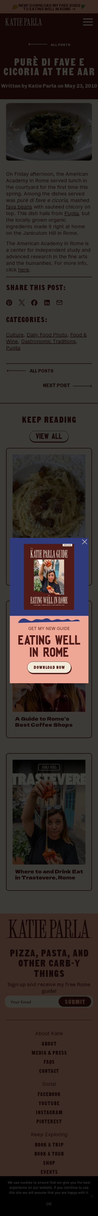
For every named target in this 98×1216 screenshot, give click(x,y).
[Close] (84, 541)
